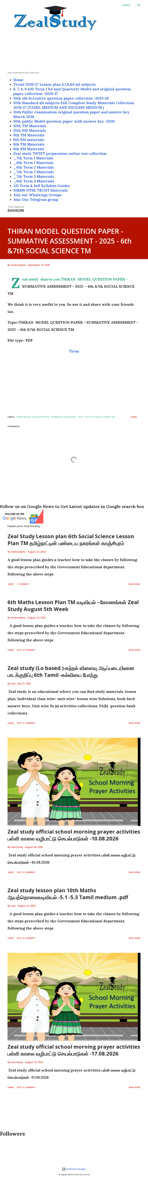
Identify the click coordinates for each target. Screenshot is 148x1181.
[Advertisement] (74, 51)
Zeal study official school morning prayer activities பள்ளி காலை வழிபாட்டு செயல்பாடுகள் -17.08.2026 (74, 1050)
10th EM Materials (29, 130)
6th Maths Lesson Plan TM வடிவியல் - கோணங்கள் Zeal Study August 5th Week (73, 606)
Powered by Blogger (75, 1169)
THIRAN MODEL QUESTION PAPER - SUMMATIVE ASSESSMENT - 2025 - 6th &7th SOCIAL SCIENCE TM (65, 416)
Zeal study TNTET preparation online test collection (60, 153)
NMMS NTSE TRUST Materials (40, 190)
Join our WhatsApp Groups (37, 195)
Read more (134, 584)
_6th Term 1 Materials (33, 162)
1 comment (23, 584)
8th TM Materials (28, 144)
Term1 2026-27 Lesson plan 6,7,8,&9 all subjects (54, 84)
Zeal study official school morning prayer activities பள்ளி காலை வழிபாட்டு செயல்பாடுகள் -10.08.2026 (74, 835)
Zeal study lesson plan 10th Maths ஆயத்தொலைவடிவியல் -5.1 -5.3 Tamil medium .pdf (68, 894)
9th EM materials (28, 139)
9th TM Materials (28, 135)
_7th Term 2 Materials (33, 172)
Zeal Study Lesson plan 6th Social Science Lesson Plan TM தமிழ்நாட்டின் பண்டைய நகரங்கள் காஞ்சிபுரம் (71, 540)
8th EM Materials (28, 149)
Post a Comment (26, 650)
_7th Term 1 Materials (33, 158)
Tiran (74, 351)
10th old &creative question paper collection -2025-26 (61, 98)
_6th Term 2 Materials (33, 167)
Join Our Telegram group (35, 199)
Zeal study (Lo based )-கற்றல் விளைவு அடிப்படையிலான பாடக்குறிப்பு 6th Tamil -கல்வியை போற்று (71, 671)
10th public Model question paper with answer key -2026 (64, 121)
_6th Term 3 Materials (33, 181)
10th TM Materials (29, 126)
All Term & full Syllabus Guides (41, 185)
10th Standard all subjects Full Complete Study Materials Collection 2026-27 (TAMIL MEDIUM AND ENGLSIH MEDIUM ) (73, 105)
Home (18, 80)
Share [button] (134, 416)
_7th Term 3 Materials (33, 176)
